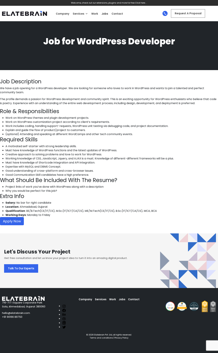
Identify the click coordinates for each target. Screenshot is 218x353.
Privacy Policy (121, 337)
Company (62, 13)
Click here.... (141, 2)
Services (78, 13)
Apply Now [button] (12, 221)
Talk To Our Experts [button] (21, 268)
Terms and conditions (101, 337)
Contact (117, 13)
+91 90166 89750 (12, 317)
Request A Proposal (188, 13)
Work (94, 13)
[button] (86, 13)
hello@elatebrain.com (16, 313)
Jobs (105, 13)
